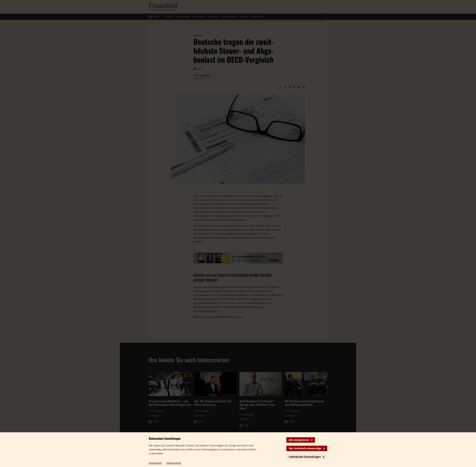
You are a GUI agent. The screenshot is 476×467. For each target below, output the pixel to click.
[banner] (238, 233)
